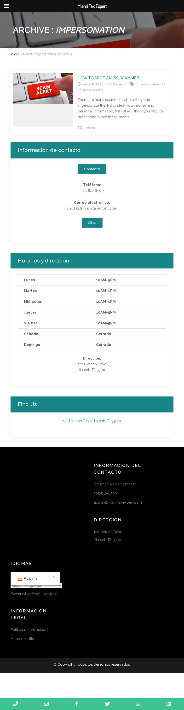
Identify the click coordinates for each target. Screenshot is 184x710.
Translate (49, 593)
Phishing (84, 90)
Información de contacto (115, 484)
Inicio (15, 54)
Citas (92, 223)
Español (30, 578)
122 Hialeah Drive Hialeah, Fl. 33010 (92, 421)
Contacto (92, 169)
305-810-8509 (105, 493)
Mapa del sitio (22, 639)
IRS (163, 84)
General (119, 84)
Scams (97, 90)
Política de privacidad (29, 630)
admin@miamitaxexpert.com (118, 502)
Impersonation (147, 84)
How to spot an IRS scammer (108, 78)
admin (90, 127)
